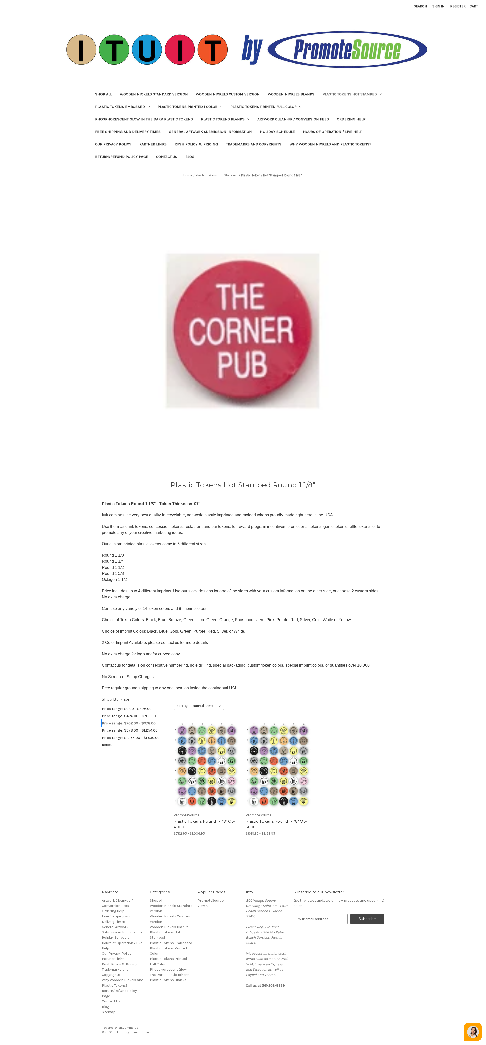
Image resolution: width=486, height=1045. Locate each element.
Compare (205, 766)
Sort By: (182, 706)
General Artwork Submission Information (210, 131)
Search (420, 6)
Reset (107, 744)
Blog (189, 156)
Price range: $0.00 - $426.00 (127, 708)
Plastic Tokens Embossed (120, 106)
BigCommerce (128, 1027)
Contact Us (166, 156)
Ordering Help (351, 119)
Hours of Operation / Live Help (332, 131)
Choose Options (207, 775)
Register (458, 6)
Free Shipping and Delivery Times (128, 131)
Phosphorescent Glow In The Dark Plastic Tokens (144, 119)
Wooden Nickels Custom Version (228, 94)
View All (204, 906)
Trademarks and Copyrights (253, 144)
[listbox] (207, 706)
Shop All (103, 94)
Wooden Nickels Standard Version (154, 94)
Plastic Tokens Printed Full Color (263, 106)
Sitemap (108, 1012)
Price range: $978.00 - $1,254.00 (130, 730)
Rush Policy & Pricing (196, 144)
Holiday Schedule (277, 131)
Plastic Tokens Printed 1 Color (187, 106)
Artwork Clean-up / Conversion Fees (293, 119)
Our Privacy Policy (113, 144)
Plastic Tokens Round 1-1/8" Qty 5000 (276, 824)
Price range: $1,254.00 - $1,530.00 (131, 737)
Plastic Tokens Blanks (223, 119)
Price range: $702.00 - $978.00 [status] (129, 723)
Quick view (203, 757)
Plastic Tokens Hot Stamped (349, 94)
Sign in (438, 6)
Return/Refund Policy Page (121, 156)
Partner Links (153, 144)
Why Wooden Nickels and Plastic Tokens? (330, 144)
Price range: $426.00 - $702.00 (129, 716)
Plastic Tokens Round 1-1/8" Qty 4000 (204, 824)
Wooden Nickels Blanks (291, 94)
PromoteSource (211, 900)
